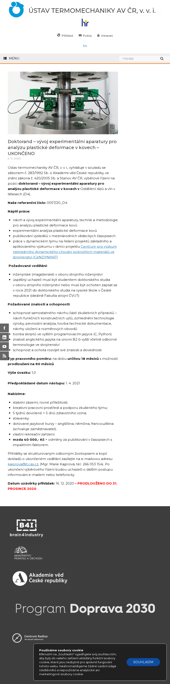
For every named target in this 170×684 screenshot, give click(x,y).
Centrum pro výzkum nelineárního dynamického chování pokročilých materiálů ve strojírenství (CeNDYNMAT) (65, 251)
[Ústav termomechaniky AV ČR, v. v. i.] (85, 10)
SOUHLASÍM (143, 662)
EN (85, 46)
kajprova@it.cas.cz (23, 464)
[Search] (164, 58)
